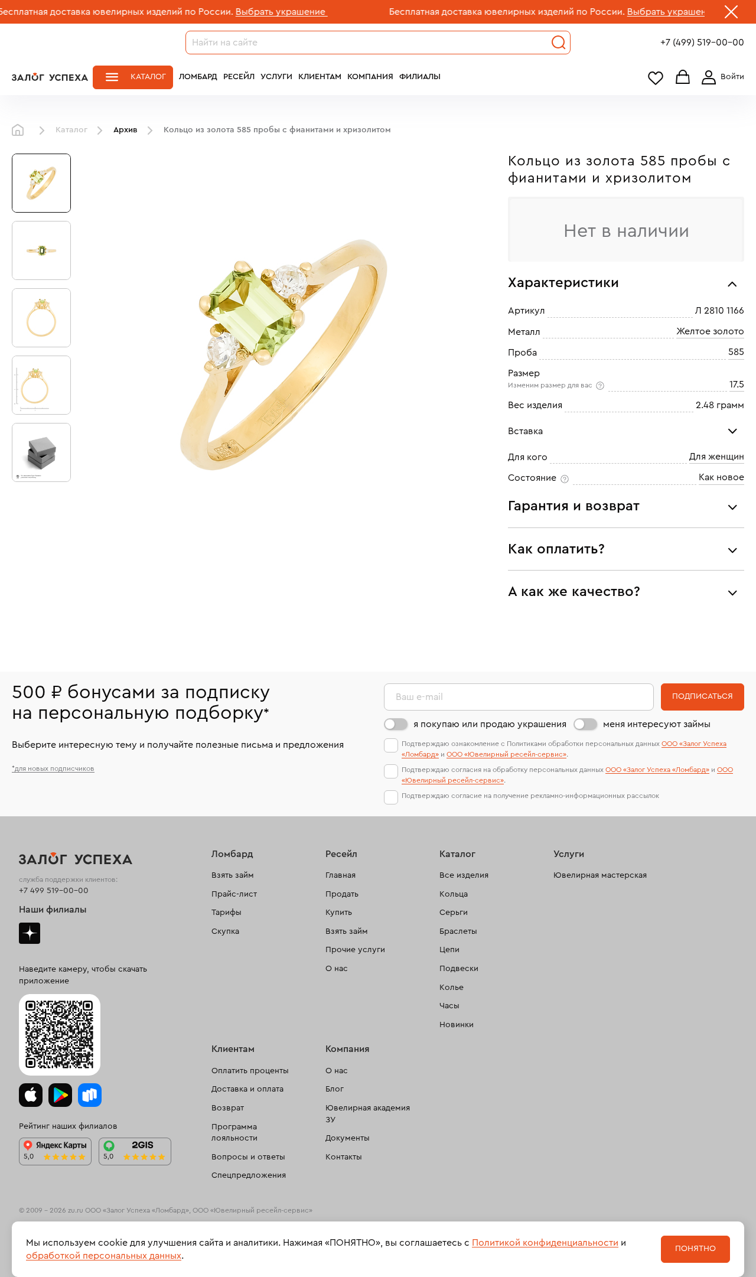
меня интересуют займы (657, 724)
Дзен (29, 933)
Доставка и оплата (247, 1089)
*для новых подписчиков (53, 768)
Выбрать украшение (243, 12)
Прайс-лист (234, 894)
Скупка (225, 931)
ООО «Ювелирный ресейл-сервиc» (506, 754)
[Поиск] (559, 42)
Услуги (276, 77)
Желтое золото (710, 331)
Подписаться (702, 696)
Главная (21, 130)
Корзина (683, 77)
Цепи (449, 950)
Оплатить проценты (250, 1071)
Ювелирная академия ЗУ (367, 1114)
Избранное (655, 77)
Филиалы (420, 77)
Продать (342, 894)
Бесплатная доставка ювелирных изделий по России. (468, 12)
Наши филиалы (53, 909)
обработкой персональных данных (103, 1255)
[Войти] (720, 77)
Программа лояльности (234, 1133)
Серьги (453, 912)
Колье (451, 987)
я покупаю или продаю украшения (489, 724)
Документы (347, 1138)
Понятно (695, 1249)
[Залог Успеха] (50, 77)
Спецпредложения (248, 1175)
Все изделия (463, 875)
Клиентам (319, 77)
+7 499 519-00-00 (54, 891)
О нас (336, 969)
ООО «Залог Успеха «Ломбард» (657, 769)
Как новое (721, 477)
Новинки (456, 1025)
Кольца (453, 894)
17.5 (736, 384)
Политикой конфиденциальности (545, 1242)
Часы (449, 1006)
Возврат (227, 1108)
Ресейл (239, 77)
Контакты (343, 1157)
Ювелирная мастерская (600, 875)
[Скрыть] (731, 14)
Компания (370, 77)
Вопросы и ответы (248, 1157)
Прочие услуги (355, 950)
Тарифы (226, 912)
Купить (338, 912)
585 (736, 352)
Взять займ (232, 875)
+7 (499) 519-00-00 (702, 42)
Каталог (148, 77)
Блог (334, 1089)
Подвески (458, 969)
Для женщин (716, 456)
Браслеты (458, 931)
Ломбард (198, 77)
